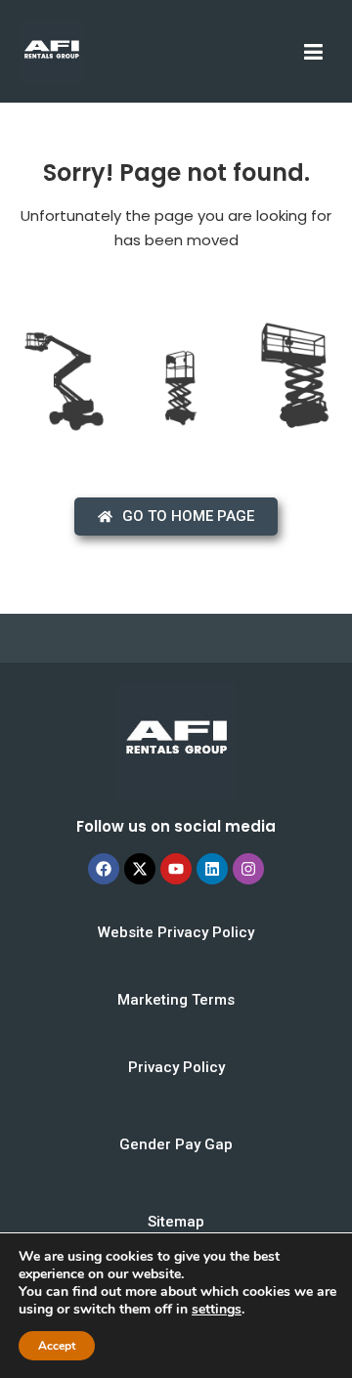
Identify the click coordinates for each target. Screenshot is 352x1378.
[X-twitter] (139, 868)
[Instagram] (248, 868)
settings (217, 1309)
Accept (56, 1346)
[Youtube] (176, 868)
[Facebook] (103, 868)
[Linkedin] (212, 868)
